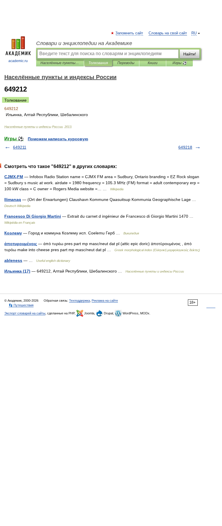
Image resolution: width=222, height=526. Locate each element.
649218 (185, 147)
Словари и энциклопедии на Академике (84, 43)
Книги (153, 63)
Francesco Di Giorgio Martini (32, 216)
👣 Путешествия (21, 305)
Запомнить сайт (129, 33)
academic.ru (18, 61)
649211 (19, 147)
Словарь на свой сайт (168, 33)
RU (194, 33)
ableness (13, 260)
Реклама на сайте (105, 300)
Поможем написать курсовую (58, 139)
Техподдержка (79, 300)
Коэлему (13, 233)
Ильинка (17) (17, 271)
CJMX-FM (13, 176)
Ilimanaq (12, 199)
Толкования (98, 63)
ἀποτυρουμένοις (20, 243)
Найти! (189, 54)
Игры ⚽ (180, 63)
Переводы (125, 63)
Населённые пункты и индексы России (59, 63)
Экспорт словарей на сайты (24, 313)
